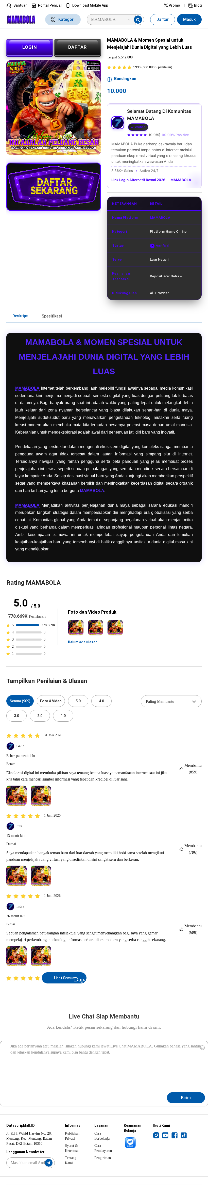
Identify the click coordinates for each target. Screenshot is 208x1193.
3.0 (16, 716)
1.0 (63, 716)
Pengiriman (102, 1158)
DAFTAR (77, 47)
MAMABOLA (180, 180)
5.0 (78, 701)
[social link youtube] (165, 1135)
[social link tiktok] (184, 1135)
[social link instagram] (156, 1135)
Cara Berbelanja (102, 1136)
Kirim (186, 1097)
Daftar (163, 19)
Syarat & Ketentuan (72, 1148)
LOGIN (29, 47)
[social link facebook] (174, 1135)
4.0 (101, 701)
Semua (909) (20, 701)
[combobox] (171, 701)
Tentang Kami (70, 1160)
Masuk (189, 19)
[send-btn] (49, 1163)
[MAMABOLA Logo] (22, 19)
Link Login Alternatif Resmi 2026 (138, 180)
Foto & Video (51, 701)
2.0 (39, 716)
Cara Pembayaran (103, 1148)
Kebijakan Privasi (72, 1136)
